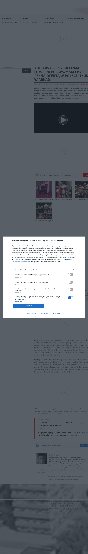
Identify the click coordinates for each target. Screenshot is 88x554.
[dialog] (44, 277)
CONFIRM (29, 306)
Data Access (44, 313)
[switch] (70, 274)
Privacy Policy (56, 313)
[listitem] (44, 270)
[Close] (81, 241)
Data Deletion (31, 313)
